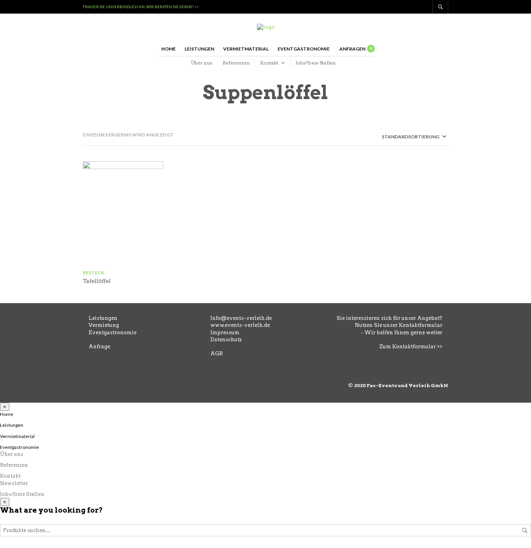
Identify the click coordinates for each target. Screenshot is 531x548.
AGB (216, 353)
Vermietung (104, 325)
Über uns (201, 63)
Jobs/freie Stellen (315, 63)
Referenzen (236, 63)
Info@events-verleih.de (241, 318)
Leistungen (199, 49)
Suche (525, 530)
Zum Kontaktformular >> (410, 346)
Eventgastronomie (304, 49)
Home (168, 49)
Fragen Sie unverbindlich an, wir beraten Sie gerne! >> (141, 6)
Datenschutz (226, 339)
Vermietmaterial (246, 49)
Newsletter (14, 483)
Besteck (93, 273)
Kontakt (269, 63)
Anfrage (99, 346)
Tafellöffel (97, 281)
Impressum (224, 332)
